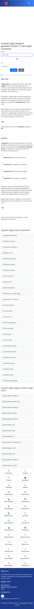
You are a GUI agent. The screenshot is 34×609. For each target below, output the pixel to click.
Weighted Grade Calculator (9, 587)
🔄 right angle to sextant (9, 465)
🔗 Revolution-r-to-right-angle (11, 293)
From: (2, 52)
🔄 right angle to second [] (10, 419)
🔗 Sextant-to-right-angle (9, 381)
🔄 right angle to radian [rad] (11, 401)
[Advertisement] (17, 18)
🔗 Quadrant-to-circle (8, 357)
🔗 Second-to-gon (7, 276)
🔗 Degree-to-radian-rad (9, 235)
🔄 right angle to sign (8, 430)
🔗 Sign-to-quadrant (8, 288)
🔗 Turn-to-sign (7, 340)
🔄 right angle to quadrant (10, 459)
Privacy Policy (24, 603)
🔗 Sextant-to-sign (7, 375)
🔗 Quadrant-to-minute (9, 352)
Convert (13, 70)
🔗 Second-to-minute (8, 270)
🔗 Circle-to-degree (8, 305)
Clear (21, 70)
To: (2, 63)
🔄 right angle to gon (8, 425)
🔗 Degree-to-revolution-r (10, 247)
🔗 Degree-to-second (8, 241)
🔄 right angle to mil (8, 436)
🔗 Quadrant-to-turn (8, 363)
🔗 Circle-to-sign (7, 311)
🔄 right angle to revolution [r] (11, 442)
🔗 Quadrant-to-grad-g (9, 346)
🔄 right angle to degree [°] (10, 396)
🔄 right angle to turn (8, 454)
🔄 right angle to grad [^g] (10, 407)
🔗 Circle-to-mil (6, 317)
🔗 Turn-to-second (7, 328)
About (3, 589)
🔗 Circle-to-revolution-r (9, 322)
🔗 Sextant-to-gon (7, 369)
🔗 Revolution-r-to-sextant (10, 299)
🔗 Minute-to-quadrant (9, 259)
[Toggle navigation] (29, 3)
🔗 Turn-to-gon (6, 334)
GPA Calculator (5, 585)
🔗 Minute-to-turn (7, 253)
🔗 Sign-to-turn (6, 282)
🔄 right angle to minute (9, 413)
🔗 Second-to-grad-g (8, 264)
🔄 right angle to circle (9, 448)
